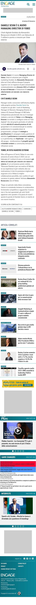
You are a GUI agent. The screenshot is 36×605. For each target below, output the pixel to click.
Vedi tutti (29, 418)
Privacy (3, 566)
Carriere (27, 209)
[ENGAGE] (8, 3)
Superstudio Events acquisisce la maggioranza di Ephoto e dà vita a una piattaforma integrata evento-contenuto (26, 252)
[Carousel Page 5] (23, 451)
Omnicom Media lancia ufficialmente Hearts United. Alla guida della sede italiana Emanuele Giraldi (25, 235)
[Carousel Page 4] (20, 451)
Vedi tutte (29, 493)
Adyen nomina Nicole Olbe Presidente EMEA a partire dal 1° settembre (26, 340)
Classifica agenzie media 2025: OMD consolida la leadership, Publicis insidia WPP (26, 371)
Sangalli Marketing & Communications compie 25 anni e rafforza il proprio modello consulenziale (26, 313)
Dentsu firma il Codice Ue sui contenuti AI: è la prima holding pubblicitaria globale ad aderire (26, 283)
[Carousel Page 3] (18, 451)
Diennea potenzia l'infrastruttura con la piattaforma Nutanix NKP (26, 267)
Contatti (20, 566)
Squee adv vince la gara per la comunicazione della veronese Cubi (25, 297)
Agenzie (3, 16)
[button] (33, 4)
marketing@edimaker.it (8, 589)
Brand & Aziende (6, 322)
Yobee (17, 211)
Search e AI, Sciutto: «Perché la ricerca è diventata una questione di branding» (16, 517)
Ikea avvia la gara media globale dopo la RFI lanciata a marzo (26, 327)
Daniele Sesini (21, 105)
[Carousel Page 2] (15, 451)
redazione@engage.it (7, 585)
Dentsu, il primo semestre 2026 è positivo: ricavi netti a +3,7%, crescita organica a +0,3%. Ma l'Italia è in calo (26, 356)
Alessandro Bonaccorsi (12, 209)
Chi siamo (4, 563)
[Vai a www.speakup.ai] (34, 69)
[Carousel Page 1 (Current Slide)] (13, 451)
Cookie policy (22, 563)
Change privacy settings (8, 569)
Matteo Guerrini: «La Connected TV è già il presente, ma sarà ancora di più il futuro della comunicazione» (17, 443)
